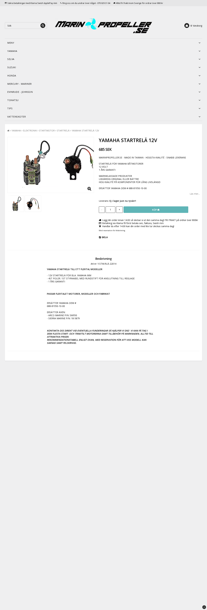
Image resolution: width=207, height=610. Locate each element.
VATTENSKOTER (16, 116)
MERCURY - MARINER (19, 83)
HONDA (11, 75)
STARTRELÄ (63, 130)
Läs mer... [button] (195, 193)
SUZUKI (11, 67)
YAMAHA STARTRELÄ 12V (85, 130)
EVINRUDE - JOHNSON (20, 91)
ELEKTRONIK (30, 130)
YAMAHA (12, 51)
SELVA (10, 59)
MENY (10, 42)
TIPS (9, 108)
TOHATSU (13, 100)
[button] (193, 25)
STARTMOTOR (47, 130)
